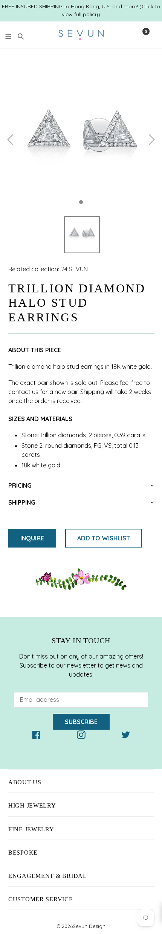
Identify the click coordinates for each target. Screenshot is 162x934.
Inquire (32, 538)
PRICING (20, 485)
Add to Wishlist (103, 538)
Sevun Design (89, 926)
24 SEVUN (74, 269)
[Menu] (8, 35)
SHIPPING (21, 502)
